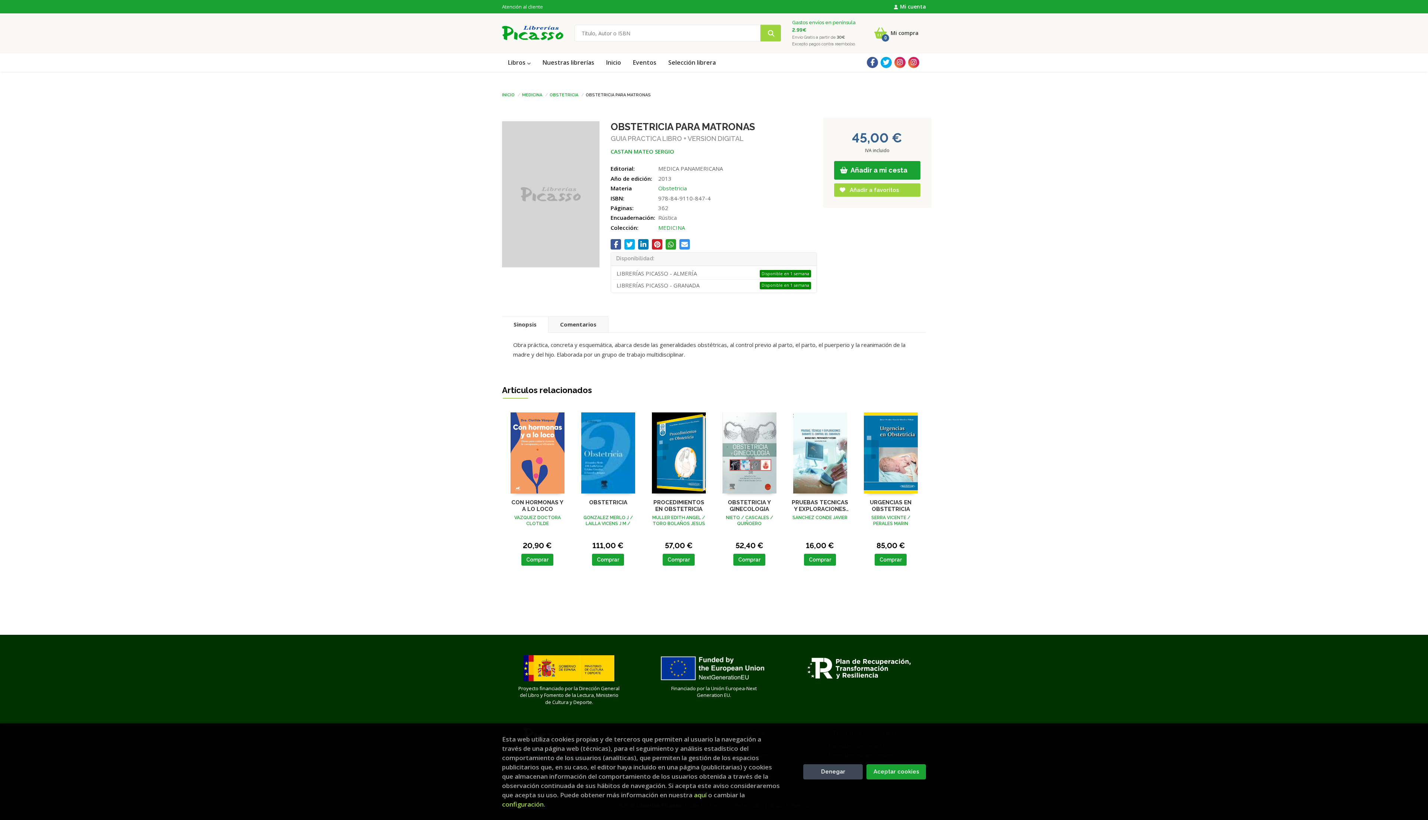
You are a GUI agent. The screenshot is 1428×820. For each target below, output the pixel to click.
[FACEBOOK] (872, 62)
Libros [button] (517, 62)
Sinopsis (525, 324)
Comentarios (578, 324)
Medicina (532, 94)
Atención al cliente (522, 6)
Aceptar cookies (896, 771)
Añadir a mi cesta (878, 170)
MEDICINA (671, 227)
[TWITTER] (886, 62)
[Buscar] (770, 33)
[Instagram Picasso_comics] (913, 62)
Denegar (833, 771)
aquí (700, 795)
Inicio (508, 94)
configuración (523, 804)
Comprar (537, 560)
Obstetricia (564, 94)
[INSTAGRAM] (900, 62)
